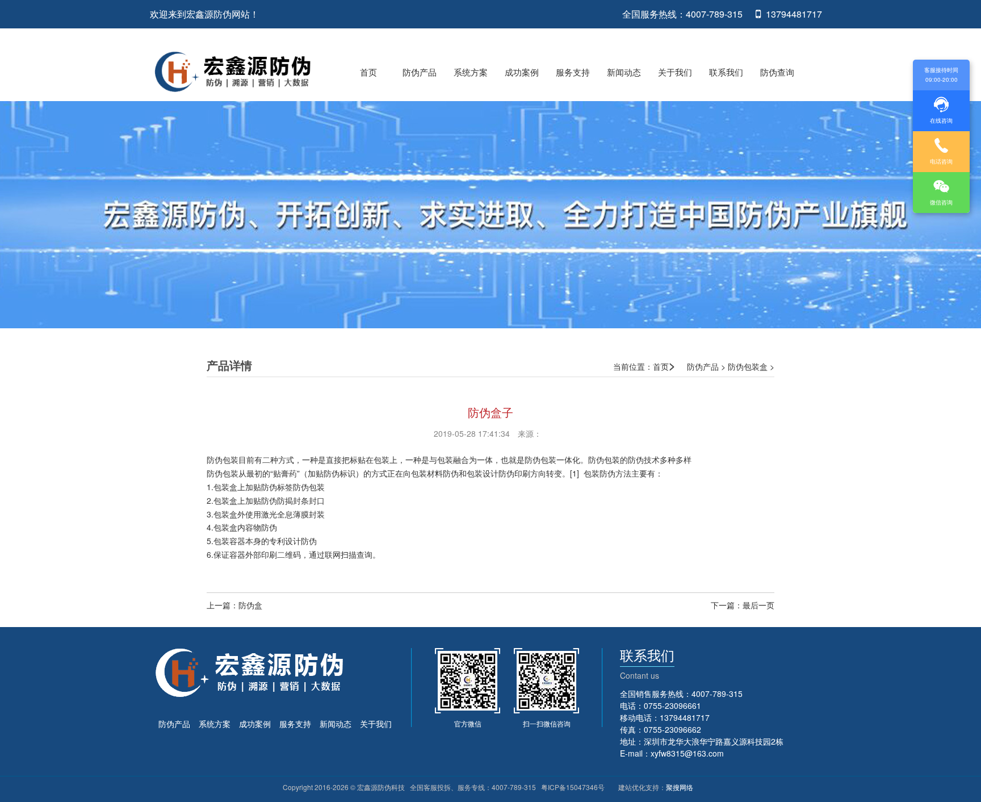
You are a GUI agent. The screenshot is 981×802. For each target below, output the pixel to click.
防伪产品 (420, 72)
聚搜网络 (679, 787)
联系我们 (726, 72)
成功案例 (522, 72)
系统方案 (471, 72)
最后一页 (758, 605)
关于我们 (675, 72)
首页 (368, 72)
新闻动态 (624, 72)
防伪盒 (250, 605)
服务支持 (573, 72)
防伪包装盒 (748, 366)
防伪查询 (777, 72)
